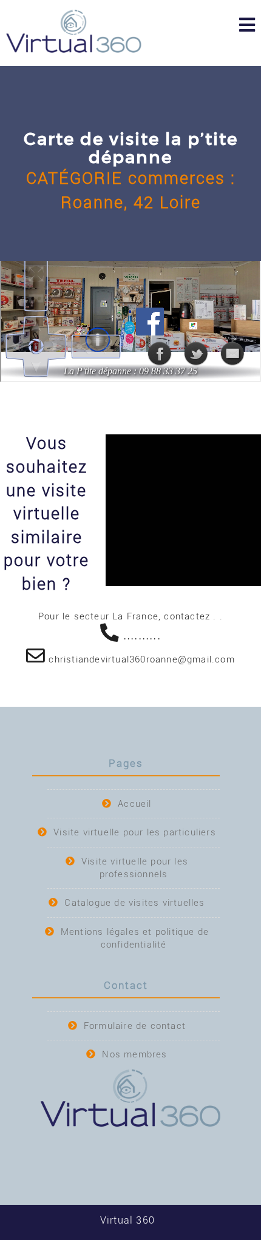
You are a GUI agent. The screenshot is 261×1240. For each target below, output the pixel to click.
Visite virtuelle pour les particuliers (134, 832)
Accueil (134, 803)
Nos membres (134, 1054)
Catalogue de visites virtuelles (134, 902)
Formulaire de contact (135, 1025)
